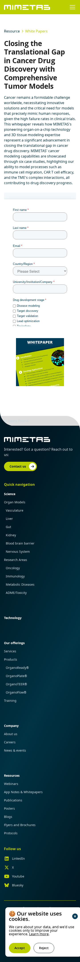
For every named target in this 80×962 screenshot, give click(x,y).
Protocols (11, 833)
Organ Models (14, 502)
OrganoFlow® (16, 692)
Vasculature (14, 510)
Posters (9, 808)
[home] (27, 7)
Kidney (11, 535)
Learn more (39, 934)
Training (10, 700)
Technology (13, 618)
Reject (44, 948)
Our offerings (14, 643)
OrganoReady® (17, 668)
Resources (12, 775)
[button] (71, 7)
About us (10, 734)
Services (10, 651)
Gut (8, 527)
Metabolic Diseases (20, 584)
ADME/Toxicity (16, 593)
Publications (13, 800)
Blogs (8, 817)
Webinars (11, 784)
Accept (19, 948)
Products (10, 659)
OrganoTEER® (16, 684)
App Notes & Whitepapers (23, 792)
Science (9, 494)
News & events (15, 750)
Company (11, 726)
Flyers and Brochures (20, 825)
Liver (9, 518)
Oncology (13, 568)
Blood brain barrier (20, 543)
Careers (10, 742)
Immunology (15, 576)
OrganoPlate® (16, 676)
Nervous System (18, 551)
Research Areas (15, 560)
